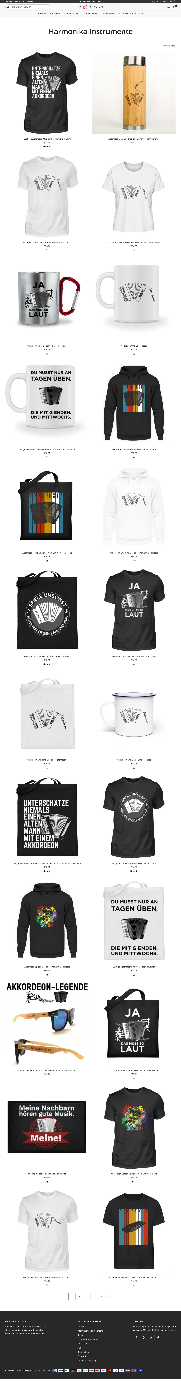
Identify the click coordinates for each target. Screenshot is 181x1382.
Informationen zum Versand (90, 1331)
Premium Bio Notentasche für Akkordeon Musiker (47, 656)
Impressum (83, 1343)
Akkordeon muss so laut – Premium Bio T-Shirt (134, 656)
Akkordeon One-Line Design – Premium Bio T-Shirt (47, 242)
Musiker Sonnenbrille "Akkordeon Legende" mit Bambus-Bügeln (47, 1070)
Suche (80, 1335)
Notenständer (91, 13)
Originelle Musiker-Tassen (131, 13)
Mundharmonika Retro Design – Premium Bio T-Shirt (134, 1277)
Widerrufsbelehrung (87, 1360)
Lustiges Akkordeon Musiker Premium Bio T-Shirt (47, 139)
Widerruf (82, 1356)
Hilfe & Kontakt (162, 2)
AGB (79, 1348)
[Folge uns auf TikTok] (158, 1337)
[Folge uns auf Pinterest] (150, 1337)
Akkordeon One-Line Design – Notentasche (47, 760)
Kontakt (81, 1326)
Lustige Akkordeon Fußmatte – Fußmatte (47, 1174)
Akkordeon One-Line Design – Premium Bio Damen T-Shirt (134, 242)
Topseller (41, 13)
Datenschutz (83, 1352)
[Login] (168, 7)
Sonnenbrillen (108, 13)
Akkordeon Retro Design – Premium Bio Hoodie (134, 449)
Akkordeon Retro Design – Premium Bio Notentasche (47, 553)
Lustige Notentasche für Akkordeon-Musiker (134, 967)
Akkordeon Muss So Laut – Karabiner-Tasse (47, 346)
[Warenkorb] (174, 7)
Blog (153, 2)
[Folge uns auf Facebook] (136, 1337)
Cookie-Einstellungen (88, 1339)
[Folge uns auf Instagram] (143, 1337)
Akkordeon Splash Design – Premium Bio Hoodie (47, 967)
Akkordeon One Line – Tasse (134, 346)
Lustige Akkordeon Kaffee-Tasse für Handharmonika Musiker (47, 449)
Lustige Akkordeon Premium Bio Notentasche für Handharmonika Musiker (47, 863)
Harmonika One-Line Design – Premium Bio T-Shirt (47, 1277)
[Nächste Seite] (109, 1296)
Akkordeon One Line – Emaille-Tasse (134, 760)
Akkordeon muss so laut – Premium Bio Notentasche (133, 1070)
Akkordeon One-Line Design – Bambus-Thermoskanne (134, 139)
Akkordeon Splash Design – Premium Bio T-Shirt (134, 1174)
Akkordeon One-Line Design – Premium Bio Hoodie (134, 553)
